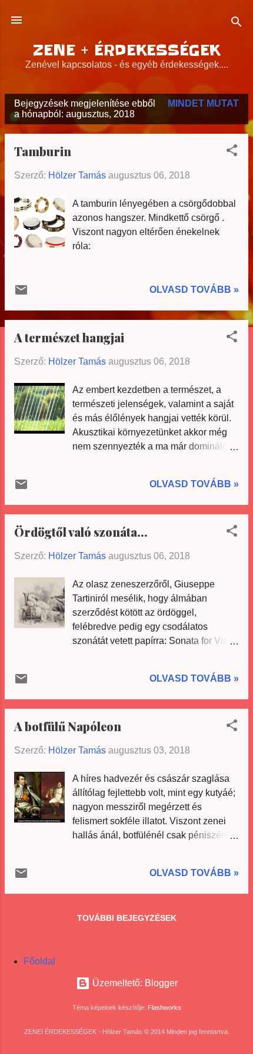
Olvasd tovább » (194, 290)
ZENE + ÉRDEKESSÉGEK (126, 50)
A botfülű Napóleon (67, 726)
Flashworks (164, 1007)
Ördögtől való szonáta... (81, 532)
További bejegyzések (127, 918)
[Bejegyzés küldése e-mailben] (21, 294)
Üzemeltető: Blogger (134, 983)
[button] (232, 152)
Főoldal (39, 961)
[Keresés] (236, 24)
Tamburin (42, 151)
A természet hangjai (69, 337)
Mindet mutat (203, 103)
